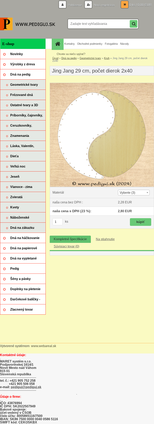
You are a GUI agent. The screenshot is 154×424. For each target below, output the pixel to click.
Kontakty (69, 43)
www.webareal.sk (43, 346)
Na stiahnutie (105, 239)
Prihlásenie (75, 5)
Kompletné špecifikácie (70, 239)
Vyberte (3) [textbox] (127, 192)
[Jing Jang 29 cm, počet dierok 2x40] (102, 84)
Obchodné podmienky (89, 43)
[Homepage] (58, 44)
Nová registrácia (103, 5)
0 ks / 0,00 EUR (140, 5)
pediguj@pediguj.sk (26, 387)
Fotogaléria (111, 43)
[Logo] (27, 24)
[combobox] (133, 192)
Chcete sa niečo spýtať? (71, 54)
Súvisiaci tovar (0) (66, 246)
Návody (124, 43)
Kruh (106, 58)
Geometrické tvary (90, 58)
